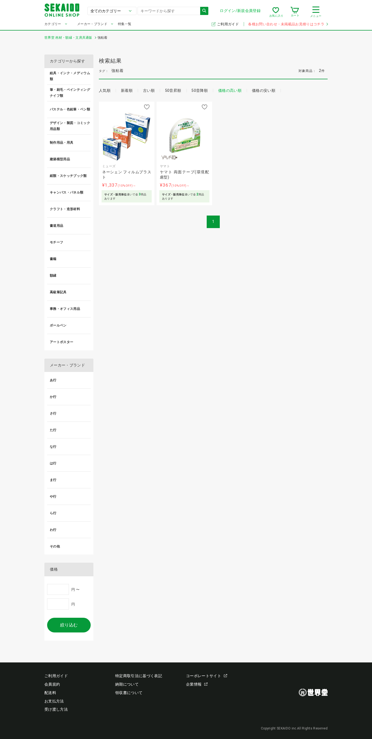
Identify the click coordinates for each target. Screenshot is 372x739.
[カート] (295, 12)
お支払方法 (54, 701)
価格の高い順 (230, 90)
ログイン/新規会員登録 (240, 10)
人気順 (105, 90)
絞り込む (69, 625)
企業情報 (194, 684)
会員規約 (52, 684)
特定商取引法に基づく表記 (138, 676)
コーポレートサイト (203, 676)
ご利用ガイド (228, 24)
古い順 (149, 90)
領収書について (128, 692)
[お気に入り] (275, 12)
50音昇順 (173, 90)
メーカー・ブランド (92, 24)
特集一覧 (124, 24)
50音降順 (199, 90)
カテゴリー (52, 24)
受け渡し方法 (56, 709)
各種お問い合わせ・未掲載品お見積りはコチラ (286, 24)
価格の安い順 (263, 90)
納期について (127, 684)
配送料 (50, 692)
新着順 (127, 90)
